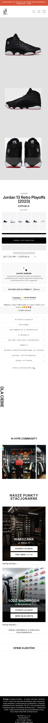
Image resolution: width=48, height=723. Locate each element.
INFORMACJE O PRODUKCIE (24, 330)
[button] (24, 247)
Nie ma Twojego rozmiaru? (24, 340)
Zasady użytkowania (24, 355)
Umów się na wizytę (24, 616)
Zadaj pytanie (24, 360)
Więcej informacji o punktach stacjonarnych (24, 631)
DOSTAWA (24, 325)
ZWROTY (24, 345)
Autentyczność (24, 320)
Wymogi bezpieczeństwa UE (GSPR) (24, 350)
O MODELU (24, 335)
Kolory (24, 210)
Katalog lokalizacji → (10, 563)
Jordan (24, 193)
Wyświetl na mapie (24, 548)
